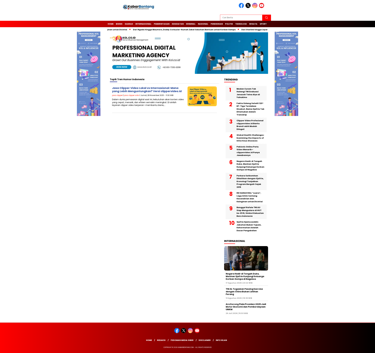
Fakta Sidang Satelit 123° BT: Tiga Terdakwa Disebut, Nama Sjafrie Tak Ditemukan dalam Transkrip (250, 109)
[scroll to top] (361, 348)
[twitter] (249, 7)
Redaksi (161, 340)
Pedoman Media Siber (182, 340)
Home (111, 24)
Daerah (129, 24)
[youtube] (262, 7)
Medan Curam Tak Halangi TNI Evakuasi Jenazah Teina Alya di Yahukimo (248, 93)
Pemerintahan (161, 24)
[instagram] (255, 7)
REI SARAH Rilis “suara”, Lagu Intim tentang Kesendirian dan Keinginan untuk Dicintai (250, 197)
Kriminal (191, 24)
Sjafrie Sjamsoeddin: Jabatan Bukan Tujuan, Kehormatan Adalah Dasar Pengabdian (249, 226)
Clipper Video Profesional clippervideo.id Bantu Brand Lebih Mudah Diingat (250, 125)
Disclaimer (205, 340)
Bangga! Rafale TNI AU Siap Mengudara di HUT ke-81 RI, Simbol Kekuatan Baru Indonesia (250, 211)
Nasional (203, 24)
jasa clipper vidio (131, 95)
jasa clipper (117, 95)
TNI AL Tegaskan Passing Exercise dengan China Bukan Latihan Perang (244, 291)
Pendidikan (217, 24)
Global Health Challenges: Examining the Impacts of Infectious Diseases (250, 138)
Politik (229, 24)
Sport (263, 24)
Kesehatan (178, 24)
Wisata (253, 24)
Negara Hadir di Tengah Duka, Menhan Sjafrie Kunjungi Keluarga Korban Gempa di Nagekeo (250, 165)
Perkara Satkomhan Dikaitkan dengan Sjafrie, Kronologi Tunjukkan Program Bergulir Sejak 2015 (250, 181)
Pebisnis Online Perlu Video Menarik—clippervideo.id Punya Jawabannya (248, 151)
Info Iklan (221, 340)
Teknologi (241, 24)
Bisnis (119, 24)
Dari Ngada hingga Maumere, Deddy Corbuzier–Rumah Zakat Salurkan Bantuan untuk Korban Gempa (176, 29)
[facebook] (242, 7)
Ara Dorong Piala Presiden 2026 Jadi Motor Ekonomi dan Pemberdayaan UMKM (246, 307)
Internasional (143, 24)
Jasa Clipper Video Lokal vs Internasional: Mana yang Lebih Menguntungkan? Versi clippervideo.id (147, 89)
